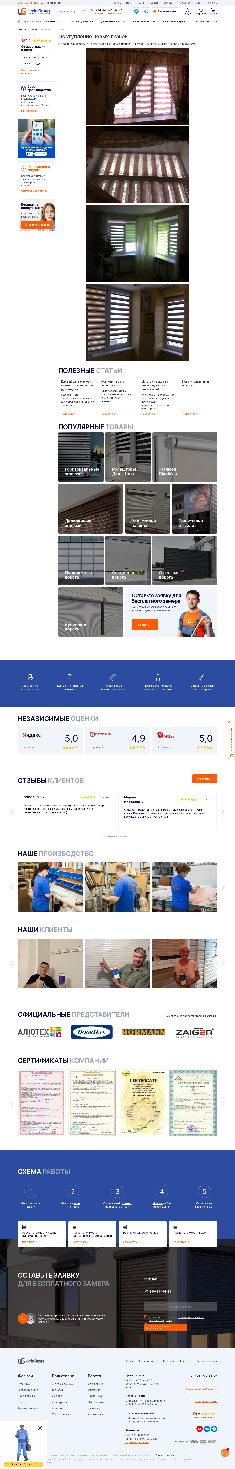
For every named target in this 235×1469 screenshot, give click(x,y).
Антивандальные (62, 1383)
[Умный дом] (36, 138)
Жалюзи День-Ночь (82, 21)
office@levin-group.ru (206, 1401)
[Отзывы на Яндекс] (204, 1415)
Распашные (95, 1396)
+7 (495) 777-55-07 (108, 10)
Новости (168, 1361)
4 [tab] (114, 836)
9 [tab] (124, 836)
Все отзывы (204, 778)
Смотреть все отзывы (30, 72)
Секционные (95, 1383)
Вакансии (144, 1442)
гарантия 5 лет (204, 1206)
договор (126, 1203)
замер (77, 1203)
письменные (30, 57)
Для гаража (59, 1402)
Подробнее (28, 110)
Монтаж (158, 1203)
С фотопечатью (62, 1414)
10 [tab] (126, 836)
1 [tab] (109, 836)
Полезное (184, 2)
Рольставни (63, 1376)
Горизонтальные (28, 1390)
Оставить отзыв (148, 1361)
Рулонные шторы (53, 21)
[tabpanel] (67, 810)
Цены (129, 2)
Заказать (143, 624)
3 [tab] (113, 836)
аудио (38, 63)
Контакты (211, 2)
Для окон (57, 1396)
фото (44, 57)
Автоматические (28, 1408)
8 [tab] (122, 836)
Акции (141, 2)
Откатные (94, 1390)
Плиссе (22, 1402)
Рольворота (95, 1414)
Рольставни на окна (144, 21)
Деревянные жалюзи (113, 21)
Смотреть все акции (34, 191)
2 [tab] (111, 836)
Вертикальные (27, 1396)
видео (26, 63)
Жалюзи (25, 1376)
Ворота (94, 1376)
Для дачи (57, 1408)
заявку (30, 1206)
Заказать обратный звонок (200, 1389)
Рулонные (24, 1383)
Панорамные (96, 1402)
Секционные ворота (206, 21)
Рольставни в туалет (175, 21)
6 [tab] (118, 836)
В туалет (57, 1390)
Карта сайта (131, 1442)
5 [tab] (116, 836)
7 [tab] (120, 836)
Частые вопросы (206, 1361)
